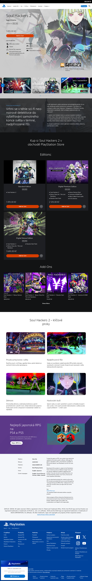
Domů (5, 528)
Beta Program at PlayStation (79, 556)
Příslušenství (33, 6)
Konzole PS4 (21, 537)
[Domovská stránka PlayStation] (4, 6)
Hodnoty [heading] (35, 532)
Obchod (9, 6)
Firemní (5, 544)
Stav (48, 541)
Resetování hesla (51, 545)
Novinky (40, 6)
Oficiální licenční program (67, 548)
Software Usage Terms (84, 577)
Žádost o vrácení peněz (52, 548)
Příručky (48, 550)
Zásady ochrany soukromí (44, 577)
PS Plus (26, 6)
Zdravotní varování (65, 543)
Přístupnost (35, 537)
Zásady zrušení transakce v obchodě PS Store (67, 538)
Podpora (46, 6)
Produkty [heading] (21, 532)
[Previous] (3, 85)
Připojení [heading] (78, 532)
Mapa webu (62, 577)
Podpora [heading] (49, 532)
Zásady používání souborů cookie (71, 577)
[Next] (89, 85)
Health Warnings (51, 491)
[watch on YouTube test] (55, 91)
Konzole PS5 (21, 535)
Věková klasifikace (65, 541)
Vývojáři (63, 545)
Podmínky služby (65, 535)
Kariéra (5, 537)
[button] (46, 85)
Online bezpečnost (37, 539)
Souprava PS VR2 (22, 539)
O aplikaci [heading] (7, 532)
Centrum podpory (51, 535)
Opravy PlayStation (51, 543)
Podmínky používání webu (54, 577)
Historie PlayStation (8, 546)
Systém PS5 (15, 6)
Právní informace (35, 577)
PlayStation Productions (9, 541)
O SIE (5, 535)
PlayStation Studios (8, 539)
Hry (21, 6)
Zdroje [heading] (63, 532)
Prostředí (34, 535)
